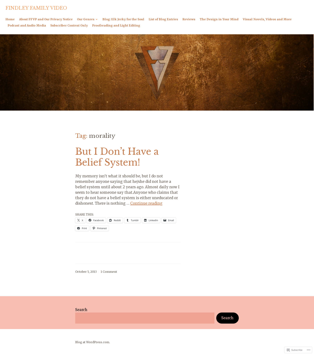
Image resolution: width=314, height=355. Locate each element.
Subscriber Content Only (69, 25)
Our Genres (85, 19)
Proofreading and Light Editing (116, 25)
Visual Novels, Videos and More (267, 19)
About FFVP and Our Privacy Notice (46, 19)
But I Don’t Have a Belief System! (116, 157)
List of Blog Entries (163, 19)
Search (81, 309)
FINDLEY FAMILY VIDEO (36, 8)
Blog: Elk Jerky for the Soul (123, 19)
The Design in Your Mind (219, 19)
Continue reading (146, 203)
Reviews (188, 19)
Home (10, 19)
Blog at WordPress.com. (92, 342)
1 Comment (109, 271)
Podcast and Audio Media (27, 25)
